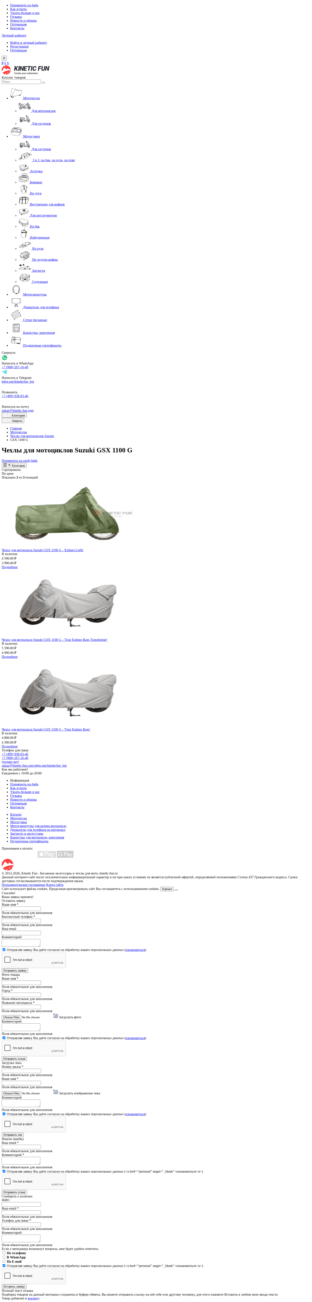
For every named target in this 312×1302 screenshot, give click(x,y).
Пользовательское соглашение (23, 885)
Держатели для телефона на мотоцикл (37, 830)
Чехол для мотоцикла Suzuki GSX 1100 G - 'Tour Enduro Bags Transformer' (54, 640)
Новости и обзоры (23, 20)
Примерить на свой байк (20, 460)
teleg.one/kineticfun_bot (18, 381)
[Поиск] (43, 82)
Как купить (18, 9)
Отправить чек (12, 1134)
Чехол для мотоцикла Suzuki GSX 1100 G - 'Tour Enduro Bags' (46, 729)
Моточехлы (18, 432)
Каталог (16, 814)
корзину (33, 1298)
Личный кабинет (14, 35)
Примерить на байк (24, 5)
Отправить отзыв (14, 1058)
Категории (18, 415)
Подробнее (10, 567)
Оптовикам (18, 24)
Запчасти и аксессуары (26, 833)
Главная (16, 428)
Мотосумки (18, 822)
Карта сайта (54, 885)
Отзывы (16, 16)
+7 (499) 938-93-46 (15, 396)
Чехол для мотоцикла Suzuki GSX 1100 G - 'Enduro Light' (42, 550)
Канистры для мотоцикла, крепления (37, 837)
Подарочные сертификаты (29, 841)
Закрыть (16, 420)
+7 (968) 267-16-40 (15, 367)
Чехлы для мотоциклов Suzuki (32, 436)
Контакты (17, 28)
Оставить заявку (14, 1286)
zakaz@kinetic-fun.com (18, 410)
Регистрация (19, 46)
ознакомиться (135, 950)
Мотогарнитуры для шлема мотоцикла (38, 826)
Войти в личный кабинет (28, 42)
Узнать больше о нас (25, 13)
